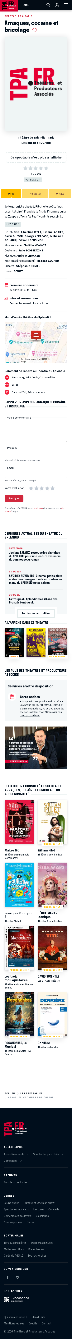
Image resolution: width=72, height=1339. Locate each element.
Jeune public (11, 1203)
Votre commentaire (19, 418)
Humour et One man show (39, 1203)
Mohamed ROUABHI (38, 143)
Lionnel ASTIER (53, 232)
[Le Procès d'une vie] (36, 642)
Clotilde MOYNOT (34, 245)
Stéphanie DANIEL (28, 266)
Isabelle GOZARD (48, 261)
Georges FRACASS (36, 236)
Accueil (10, 1093)
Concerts (54, 1210)
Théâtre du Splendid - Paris (36, 138)
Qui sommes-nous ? (15, 1317)
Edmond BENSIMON (31, 240)
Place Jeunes (36, 1249)
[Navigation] (66, 5)
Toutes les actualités (36, 613)
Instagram (17, 1277)
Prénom (12, 448)
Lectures (38, 1210)
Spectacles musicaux (16, 1210)
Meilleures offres (14, 1249)
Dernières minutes (42, 1243)
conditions (37, 508)
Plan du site (38, 1317)
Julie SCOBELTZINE (31, 251)
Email (10, 468)
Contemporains (13, 1222)
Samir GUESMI (14, 236)
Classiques (42, 1216)
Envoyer (14, 498)
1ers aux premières (15, 1243)
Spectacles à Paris (18, 16)
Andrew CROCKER (28, 256)
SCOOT (18, 271)
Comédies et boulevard (17, 1216)
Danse (30, 1222)
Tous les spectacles (15, 1183)
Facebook (7, 1277)
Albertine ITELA (31, 232)
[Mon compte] (57, 5)
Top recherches (37, 1256)
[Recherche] (48, 5)
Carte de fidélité (13, 1256)
